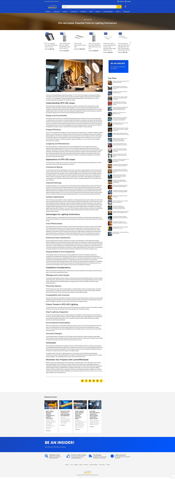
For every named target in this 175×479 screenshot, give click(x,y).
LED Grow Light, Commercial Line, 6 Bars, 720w (65, 45)
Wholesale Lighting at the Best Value (93, 371)
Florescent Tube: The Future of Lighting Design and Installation (65, 413)
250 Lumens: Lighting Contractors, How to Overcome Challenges (120, 186)
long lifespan (65, 192)
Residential (83, 11)
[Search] (119, 6)
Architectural (74, 11)
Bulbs (90, 11)
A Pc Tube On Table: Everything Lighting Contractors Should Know (120, 217)
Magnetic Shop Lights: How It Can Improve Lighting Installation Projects (121, 134)
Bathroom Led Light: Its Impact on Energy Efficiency (120, 92)
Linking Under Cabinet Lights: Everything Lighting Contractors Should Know (120, 181)
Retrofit (98, 11)
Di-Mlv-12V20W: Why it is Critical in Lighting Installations (120, 201)
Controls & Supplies (107, 11)
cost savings (85, 139)
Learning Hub (126, 11)
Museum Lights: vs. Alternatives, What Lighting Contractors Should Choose (120, 87)
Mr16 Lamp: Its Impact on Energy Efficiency (120, 196)
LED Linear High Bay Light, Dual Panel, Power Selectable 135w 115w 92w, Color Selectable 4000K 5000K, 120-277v (109, 47)
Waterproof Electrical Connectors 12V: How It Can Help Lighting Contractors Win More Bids (120, 119)
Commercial (56, 11)
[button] (82, 380)
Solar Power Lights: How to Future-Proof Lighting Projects (120, 123)
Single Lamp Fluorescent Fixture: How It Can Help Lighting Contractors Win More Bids (120, 139)
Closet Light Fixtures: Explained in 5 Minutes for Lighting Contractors (120, 165)
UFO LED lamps (76, 95)
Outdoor (65, 11)
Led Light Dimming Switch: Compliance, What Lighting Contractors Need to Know (95, 414)
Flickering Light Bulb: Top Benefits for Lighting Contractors (121, 82)
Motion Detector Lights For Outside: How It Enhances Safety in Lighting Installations (121, 129)
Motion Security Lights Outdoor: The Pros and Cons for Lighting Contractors (121, 160)
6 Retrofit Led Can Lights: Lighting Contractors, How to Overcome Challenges (120, 98)
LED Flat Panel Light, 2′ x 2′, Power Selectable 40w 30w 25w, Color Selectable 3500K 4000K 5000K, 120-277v (95, 47)
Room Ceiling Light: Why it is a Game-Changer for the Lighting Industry (121, 212)
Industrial (47, 11)
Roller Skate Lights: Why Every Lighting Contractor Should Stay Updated (120, 103)
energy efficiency (50, 98)
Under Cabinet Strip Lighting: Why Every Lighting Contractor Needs (79, 414)
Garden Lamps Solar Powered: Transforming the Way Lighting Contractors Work (119, 176)
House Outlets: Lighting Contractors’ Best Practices (121, 233)
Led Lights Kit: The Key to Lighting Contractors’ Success (120, 227)
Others (117, 11)
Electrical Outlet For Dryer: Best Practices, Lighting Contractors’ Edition (120, 155)
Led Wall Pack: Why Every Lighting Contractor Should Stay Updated (120, 191)
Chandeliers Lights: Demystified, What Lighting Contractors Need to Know (120, 171)
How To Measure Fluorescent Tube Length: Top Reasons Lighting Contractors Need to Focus (120, 108)
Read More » (48, 430)
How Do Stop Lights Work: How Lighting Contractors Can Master (120, 144)
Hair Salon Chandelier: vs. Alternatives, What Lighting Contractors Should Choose (119, 207)
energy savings (95, 137)
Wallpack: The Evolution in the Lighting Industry (119, 113)
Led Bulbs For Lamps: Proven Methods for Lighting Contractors (120, 222)
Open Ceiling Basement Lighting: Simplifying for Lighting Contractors (50, 414)
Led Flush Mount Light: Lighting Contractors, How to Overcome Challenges (120, 150)
